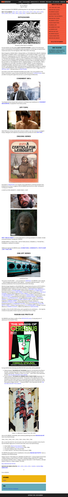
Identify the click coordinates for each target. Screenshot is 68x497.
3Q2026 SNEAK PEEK (54, 14)
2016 (34, 12)
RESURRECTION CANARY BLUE (36, 289)
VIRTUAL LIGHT (6, 69)
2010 (13, 12)
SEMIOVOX (28, 281)
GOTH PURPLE (7, 296)
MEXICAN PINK (34, 306)
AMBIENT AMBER (12, 301)
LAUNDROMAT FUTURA (19, 303)
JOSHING (20, 1)
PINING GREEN (30, 295)
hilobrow (5, 488)
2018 (42, 12)
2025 (24, 13)
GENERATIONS (62, 1)
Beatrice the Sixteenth (16, 446)
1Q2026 (33, 466)
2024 (20, 13)
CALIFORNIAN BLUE (13, 298)
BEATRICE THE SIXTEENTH (55, 16)
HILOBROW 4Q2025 (54, 33)
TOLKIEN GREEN (16, 290)
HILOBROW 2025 (53, 29)
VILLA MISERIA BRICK (30, 305)
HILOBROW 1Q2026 (54, 20)
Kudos (4, 480)
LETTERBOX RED (38, 290)
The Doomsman (19, 447)
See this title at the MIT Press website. (17, 375)
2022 (13, 13)
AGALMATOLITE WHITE (7, 302)
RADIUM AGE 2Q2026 (54, 9)
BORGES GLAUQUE (12, 306)
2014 (27, 12)
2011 (17, 12)
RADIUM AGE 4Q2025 (54, 38)
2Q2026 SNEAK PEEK (54, 22)
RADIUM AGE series (26, 318)
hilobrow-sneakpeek (13, 488)
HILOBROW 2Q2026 (54, 12)
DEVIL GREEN (24, 293)
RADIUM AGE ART (40, 435)
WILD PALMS (23, 69)
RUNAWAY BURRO (31, 296)
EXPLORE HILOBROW (26, 1)
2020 (6, 13)
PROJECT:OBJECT (49, 1)
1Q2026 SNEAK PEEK (54, 36)
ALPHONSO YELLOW (34, 302)
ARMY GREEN (19, 292)
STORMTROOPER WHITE (8, 295)
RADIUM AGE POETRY (35, 453)
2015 (31, 12)
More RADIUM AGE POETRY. (9, 463)
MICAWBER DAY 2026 (54, 27)
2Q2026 (38, 466)
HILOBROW (61, 41)
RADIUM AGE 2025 (53, 31)
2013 (24, 12)
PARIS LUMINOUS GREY (25, 299)
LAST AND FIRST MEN (54, 7)
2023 (17, 13)
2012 (20, 12)
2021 (10, 13)
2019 (3, 13)
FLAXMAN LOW (53, 25)
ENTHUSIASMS (42, 1)
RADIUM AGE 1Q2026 (54, 18)
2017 (38, 12)
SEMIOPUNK (11, 184)
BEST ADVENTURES (56, 1)
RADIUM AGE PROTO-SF (35, 1)
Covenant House (37, 73)
